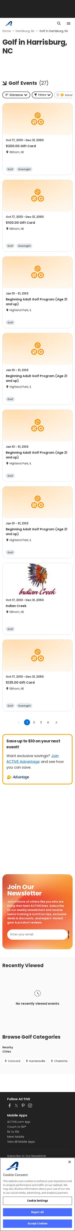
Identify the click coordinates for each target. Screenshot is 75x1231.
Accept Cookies (38, 1223)
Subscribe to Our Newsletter (26, 1156)
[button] (42, 95)
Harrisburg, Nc (25, 31)
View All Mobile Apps (21, 1142)
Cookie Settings (37, 1200)
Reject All (37, 1212)
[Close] (69, 1162)
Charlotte (61, 1061)
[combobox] (16, 95)
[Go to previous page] (19, 722)
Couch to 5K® (16, 1127)
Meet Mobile (15, 1137)
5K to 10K (13, 1132)
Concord (14, 1061)
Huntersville (37, 1061)
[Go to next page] (56, 722)
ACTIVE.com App (18, 1122)
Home (6, 31)
